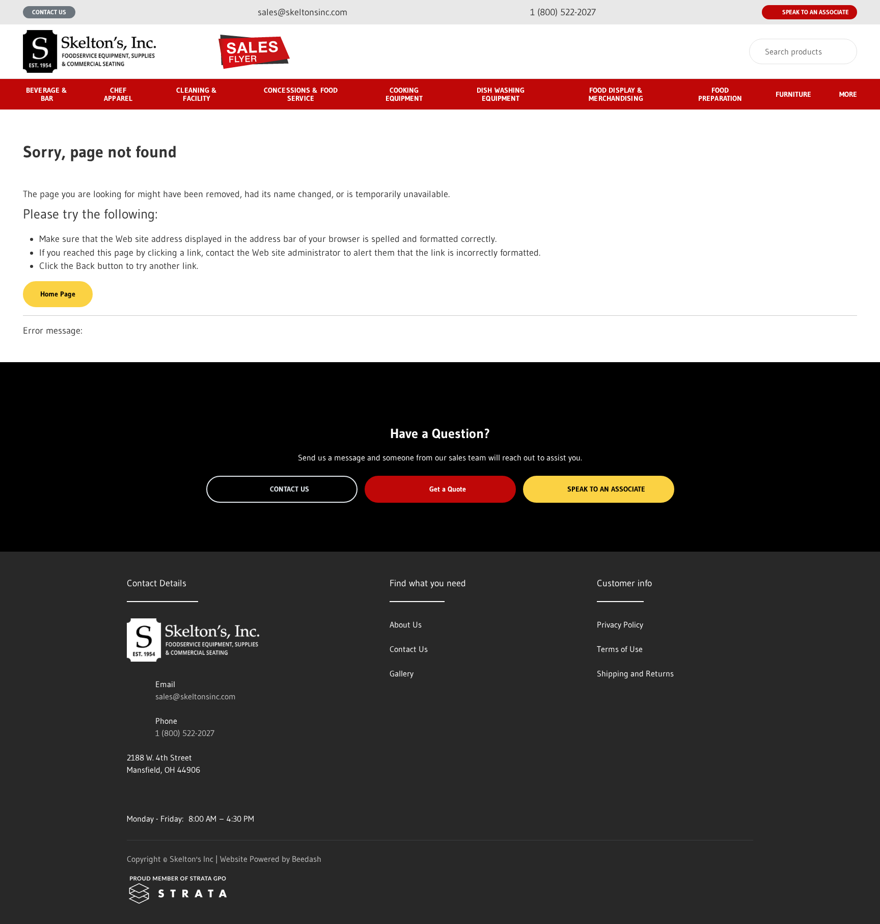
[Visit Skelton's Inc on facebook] (131, 794)
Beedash (306, 859)
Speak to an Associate (815, 12)
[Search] (842, 51)
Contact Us (49, 12)
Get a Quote (447, 489)
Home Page (57, 293)
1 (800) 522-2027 (184, 733)
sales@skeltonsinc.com (195, 696)
